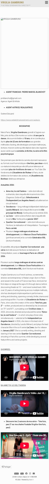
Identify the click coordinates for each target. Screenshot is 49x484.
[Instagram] (30, 473)
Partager (7, 467)
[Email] (34, 473)
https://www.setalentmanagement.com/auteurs (20, 120)
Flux (22, 473)
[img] (2, 467)
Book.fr (31, 480)
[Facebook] (26, 473)
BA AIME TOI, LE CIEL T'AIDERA (13, 385)
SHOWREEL (5, 349)
